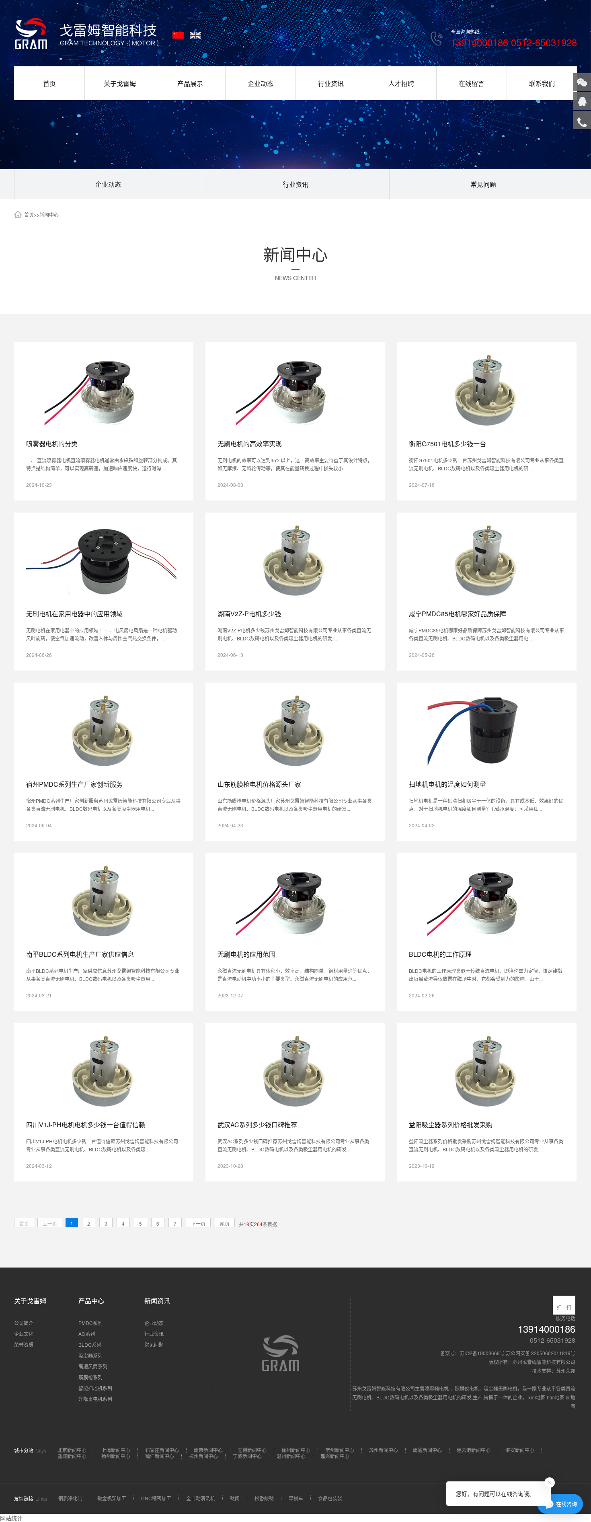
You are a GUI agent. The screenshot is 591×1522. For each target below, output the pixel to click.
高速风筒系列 (92, 1366)
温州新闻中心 (291, 1456)
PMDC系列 (90, 1322)
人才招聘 (401, 83)
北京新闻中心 (71, 1450)
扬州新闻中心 (115, 1456)
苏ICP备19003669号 (482, 1353)
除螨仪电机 (467, 1388)
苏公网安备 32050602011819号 (540, 1353)
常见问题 (483, 184)
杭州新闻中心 (203, 1456)
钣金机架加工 (111, 1498)
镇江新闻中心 (159, 1456)
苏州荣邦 (565, 1370)
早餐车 (296, 1498)
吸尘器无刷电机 (500, 1388)
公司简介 (23, 1322)
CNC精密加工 (156, 1498)
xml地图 (537, 1397)
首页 (49, 83)
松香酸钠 (264, 1498)
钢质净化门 (70, 1498)
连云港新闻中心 (473, 1450)
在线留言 (471, 83)
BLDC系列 (89, 1344)
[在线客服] (582, 101)
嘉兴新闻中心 (334, 1456)
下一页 (198, 1223)
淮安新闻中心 (519, 1450)
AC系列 (86, 1333)
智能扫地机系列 (95, 1388)
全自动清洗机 (200, 1498)
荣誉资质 (23, 1344)
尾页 (225, 1223)
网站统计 (11, 1518)
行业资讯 (331, 83)
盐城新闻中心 (71, 1456)
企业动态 (260, 83)
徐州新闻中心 (295, 1450)
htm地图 (555, 1397)
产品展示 (190, 83)
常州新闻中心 (339, 1450)
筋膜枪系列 (90, 1377)
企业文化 (23, 1333)
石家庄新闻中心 (162, 1450)
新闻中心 (49, 214)
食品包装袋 (330, 1498)
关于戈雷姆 (120, 83)
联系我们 (542, 83)
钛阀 (235, 1498)
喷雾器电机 (437, 1388)
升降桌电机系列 (95, 1398)
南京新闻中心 (208, 1450)
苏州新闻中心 (383, 1450)
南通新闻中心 (427, 1450)
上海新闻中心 (115, 1450)
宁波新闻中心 (247, 1456)
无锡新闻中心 (252, 1450)
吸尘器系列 (90, 1355)
